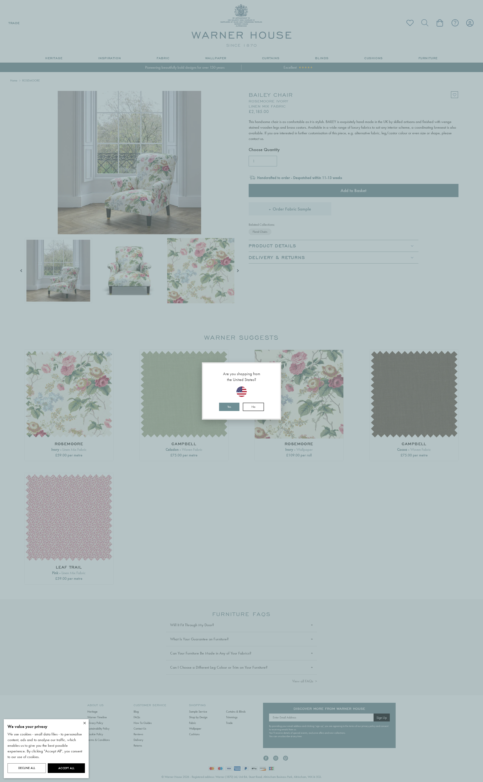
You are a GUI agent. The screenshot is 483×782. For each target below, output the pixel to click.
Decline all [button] (26, 768)
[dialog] (46, 748)
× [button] (84, 723)
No (253, 407)
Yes (229, 407)
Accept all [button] (66, 768)
